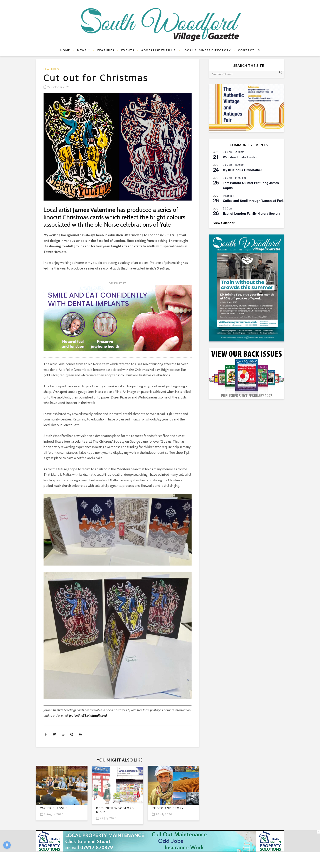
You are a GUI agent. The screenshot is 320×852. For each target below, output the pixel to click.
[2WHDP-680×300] (118, 318)
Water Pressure (55, 808)
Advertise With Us (158, 50)
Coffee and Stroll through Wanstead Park (253, 200)
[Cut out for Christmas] (118, 147)
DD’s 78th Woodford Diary (115, 810)
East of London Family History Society (251, 213)
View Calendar (223, 223)
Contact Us (249, 50)
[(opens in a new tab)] (246, 287)
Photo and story (168, 808)
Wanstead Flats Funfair (240, 157)
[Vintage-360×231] (246, 108)
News (82, 50)
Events (127, 50)
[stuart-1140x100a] (160, 841)
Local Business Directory (207, 50)
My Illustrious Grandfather (242, 170)
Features (105, 50)
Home (65, 50)
